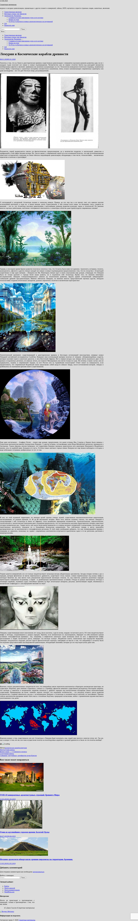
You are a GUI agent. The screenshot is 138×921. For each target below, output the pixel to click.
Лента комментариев (12, 890)
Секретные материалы (8, 4)
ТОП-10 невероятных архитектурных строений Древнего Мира (30, 795)
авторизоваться (38, 872)
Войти (6, 886)
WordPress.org (9, 892)
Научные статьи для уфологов (15, 14)
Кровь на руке (14, 20)
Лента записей (9, 888)
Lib (5, 23)
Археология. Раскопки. (12, 16)
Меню (3, 31)
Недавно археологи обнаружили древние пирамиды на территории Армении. (36, 859)
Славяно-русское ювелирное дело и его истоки (26, 18)
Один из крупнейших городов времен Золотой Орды (24, 832)
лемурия (24, 748)
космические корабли (13, 748)
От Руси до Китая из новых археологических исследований (31, 21)
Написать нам (9, 25)
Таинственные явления (12, 12)
